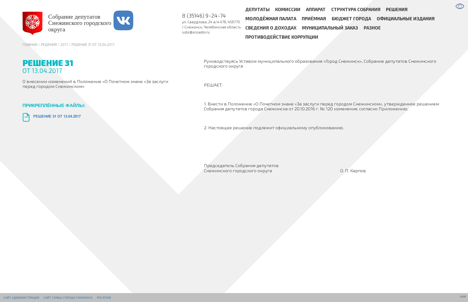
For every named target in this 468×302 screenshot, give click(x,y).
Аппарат (316, 9)
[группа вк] (130, 23)
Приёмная (314, 18)
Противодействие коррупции (281, 36)
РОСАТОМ (104, 297)
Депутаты (257, 9)
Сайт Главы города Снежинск (68, 297)
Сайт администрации (21, 297)
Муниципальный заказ (330, 27)
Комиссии (287, 9)
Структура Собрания (356, 9)
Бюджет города (351, 18)
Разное (372, 27)
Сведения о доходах (271, 27)
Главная (29, 44)
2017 (64, 44)
